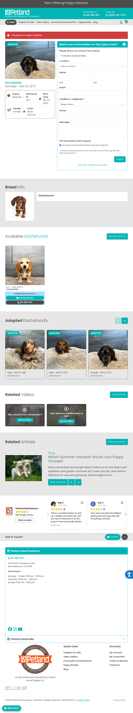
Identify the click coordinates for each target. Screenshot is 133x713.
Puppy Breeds (84, 22)
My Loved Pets (117, 656)
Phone (63, 110)
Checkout (114, 665)
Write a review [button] (25, 520)
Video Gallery (42, 22)
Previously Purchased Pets (63, 22)
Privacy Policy (119, 700)
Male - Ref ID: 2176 (58, 372)
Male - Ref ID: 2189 (16, 372)
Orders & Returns (118, 660)
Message (64, 122)
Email (62, 87)
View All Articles (117, 441)
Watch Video (24, 420)
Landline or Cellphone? (72, 99)
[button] (126, 514)
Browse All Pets (117, 236)
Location (64, 60)
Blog (95, 22)
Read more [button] (56, 525)
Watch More (119, 394)
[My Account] (121, 22)
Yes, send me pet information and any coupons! (85, 145)
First (61, 82)
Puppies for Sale (26, 22)
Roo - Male (14, 287)
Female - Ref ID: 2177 (101, 372)
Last (95, 82)
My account (115, 652)
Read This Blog (58, 482)
